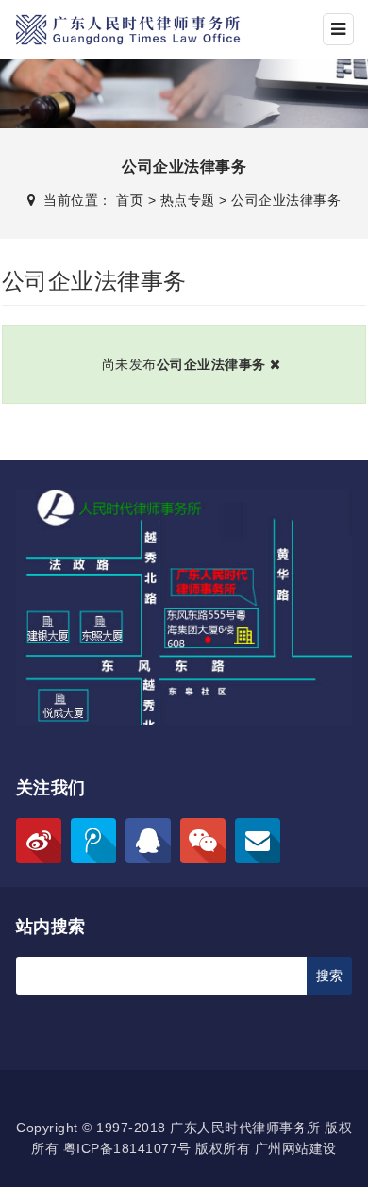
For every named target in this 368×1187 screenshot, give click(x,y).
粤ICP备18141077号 (127, 1148)
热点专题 (187, 200)
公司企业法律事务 (286, 200)
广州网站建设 (296, 1148)
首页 (129, 200)
